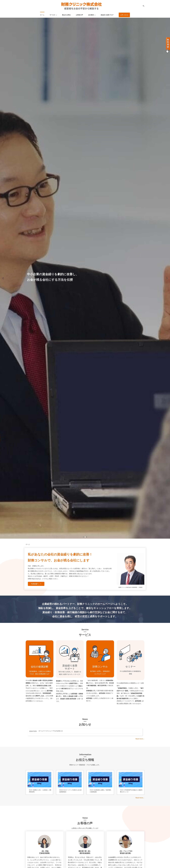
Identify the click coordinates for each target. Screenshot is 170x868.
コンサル (102, 666)
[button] (142, 6)
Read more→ (140, 739)
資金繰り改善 (69, 665)
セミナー (130, 666)
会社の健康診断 (39, 666)
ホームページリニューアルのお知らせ (51, 731)
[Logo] (81, 6)
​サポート (70, 668)
